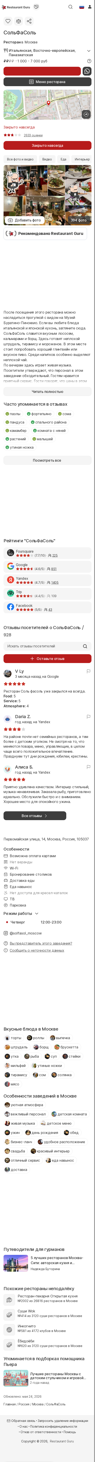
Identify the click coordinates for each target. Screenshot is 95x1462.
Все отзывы (32, 816)
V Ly (19, 671)
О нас (23, 1426)
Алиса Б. (24, 767)
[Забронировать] (42, 71)
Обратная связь (23, 1421)
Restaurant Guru (62, 1441)
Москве (31, 42)
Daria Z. (23, 716)
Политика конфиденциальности (53, 1426)
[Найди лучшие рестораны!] (16, 7)
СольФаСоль (20, 32)
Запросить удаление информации (63, 1421)
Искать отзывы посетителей (31, 646)
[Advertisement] (47, 274)
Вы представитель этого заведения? (41, 943)
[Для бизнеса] (36, 7)
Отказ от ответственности (41, 1432)
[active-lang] (81, 6)
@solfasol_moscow (26, 933)
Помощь (70, 1432)
